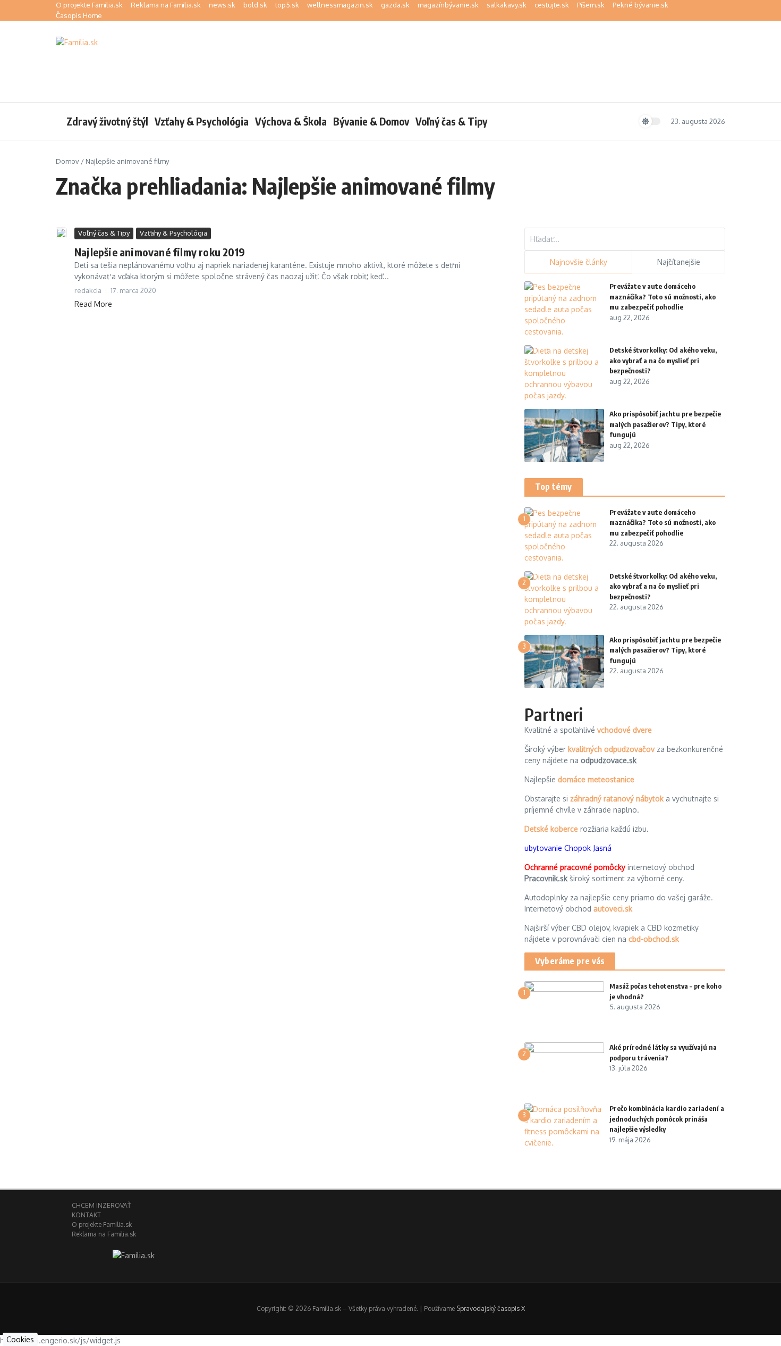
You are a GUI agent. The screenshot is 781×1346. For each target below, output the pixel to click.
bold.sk (255, 5)
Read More (93, 303)
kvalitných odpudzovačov (611, 749)
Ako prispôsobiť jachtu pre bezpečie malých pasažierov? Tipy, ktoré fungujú (665, 424)
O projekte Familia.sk (89, 5)
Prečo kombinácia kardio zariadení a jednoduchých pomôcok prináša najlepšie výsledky (666, 1118)
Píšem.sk (591, 5)
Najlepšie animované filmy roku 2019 (159, 251)
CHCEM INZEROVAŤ (101, 1205)
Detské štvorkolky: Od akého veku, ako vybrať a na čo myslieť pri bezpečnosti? (663, 360)
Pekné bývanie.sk (640, 5)
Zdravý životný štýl (107, 121)
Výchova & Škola (291, 121)
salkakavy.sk (507, 5)
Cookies (20, 1339)
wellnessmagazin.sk (340, 5)
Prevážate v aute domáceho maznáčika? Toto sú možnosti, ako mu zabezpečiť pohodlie (662, 296)
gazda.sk (395, 5)
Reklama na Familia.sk (166, 5)
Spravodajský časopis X (490, 1308)
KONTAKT (86, 1215)
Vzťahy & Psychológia (202, 121)
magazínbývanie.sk (448, 5)
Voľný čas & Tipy (451, 121)
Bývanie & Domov (371, 121)
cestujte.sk (551, 5)
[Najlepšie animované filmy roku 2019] (61, 233)
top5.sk (287, 5)
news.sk (222, 5)
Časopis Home (79, 15)
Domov (67, 161)
